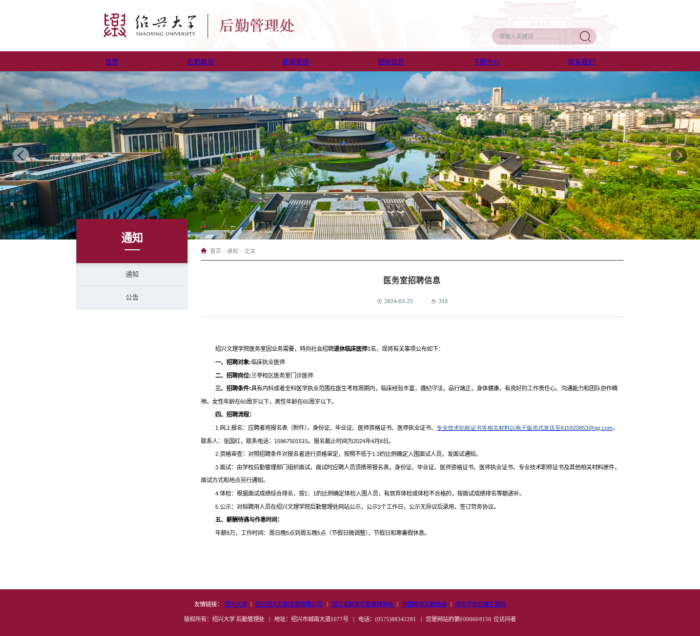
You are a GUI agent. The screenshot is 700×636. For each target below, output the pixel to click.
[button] (21, 155)
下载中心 (486, 62)
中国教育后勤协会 (424, 604)
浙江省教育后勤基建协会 (363, 604)
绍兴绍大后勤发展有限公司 (289, 604)
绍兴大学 (235, 604)
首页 (111, 62)
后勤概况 (200, 62)
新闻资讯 (295, 62)
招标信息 (391, 62)
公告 (132, 297)
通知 (132, 274)
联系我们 (581, 62)
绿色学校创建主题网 (480, 604)
